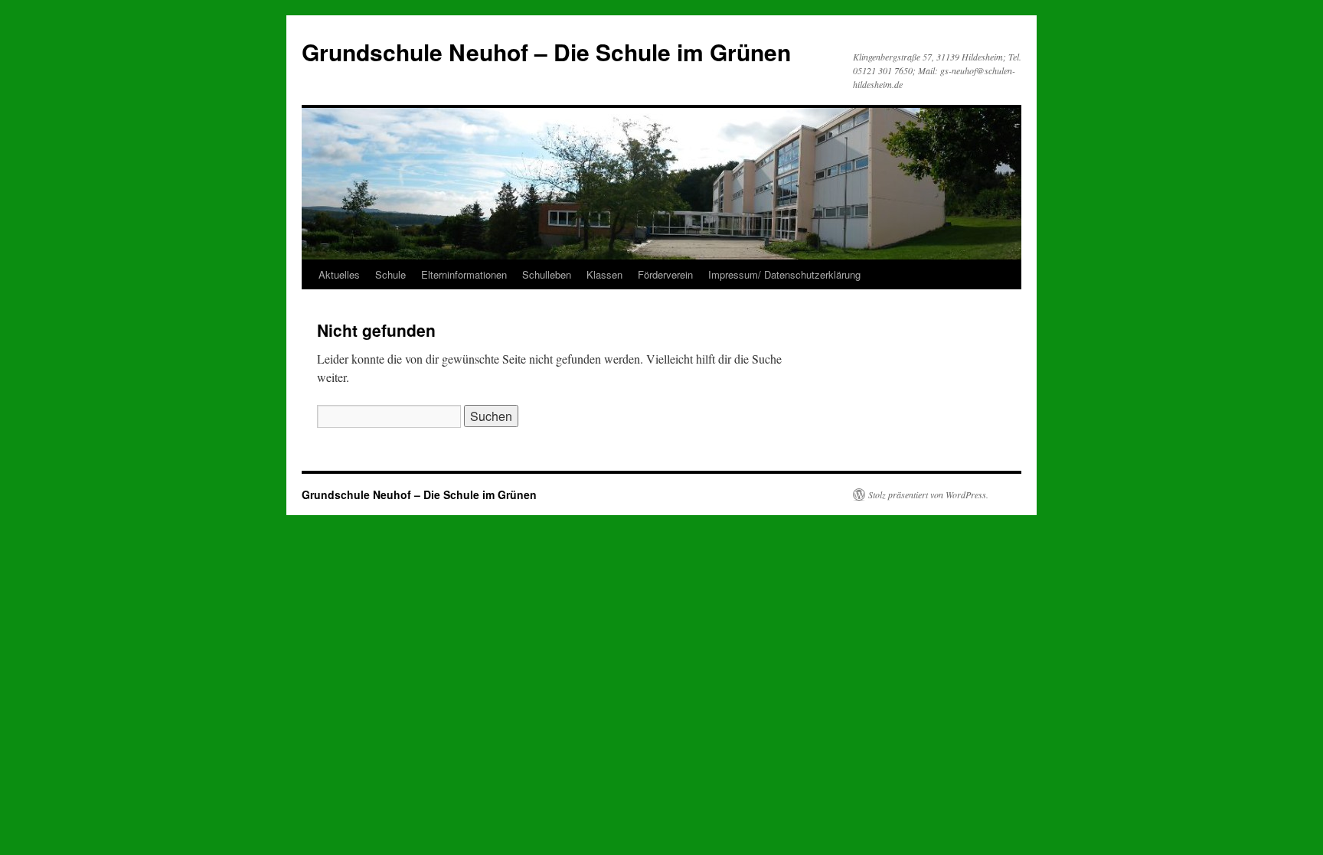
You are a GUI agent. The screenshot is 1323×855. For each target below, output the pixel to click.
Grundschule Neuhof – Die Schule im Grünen (546, 51)
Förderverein (665, 274)
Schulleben (546, 274)
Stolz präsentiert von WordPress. (928, 494)
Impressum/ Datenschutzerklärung (784, 274)
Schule (390, 274)
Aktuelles (339, 274)
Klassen (604, 274)
